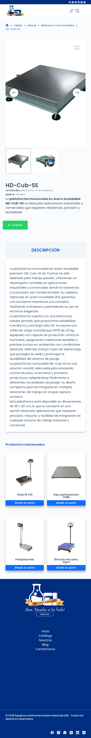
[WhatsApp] (76, 2)
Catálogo (45, 636)
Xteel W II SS (25, 494)
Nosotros (45, 640)
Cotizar (17, 225)
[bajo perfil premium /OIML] (66, 472)
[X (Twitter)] (82, 2)
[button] (45, 225)
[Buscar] (77, 10)
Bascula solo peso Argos (66, 561)
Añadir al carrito (25, 503)
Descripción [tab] (45, 250)
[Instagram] (73, 2)
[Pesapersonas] (25, 537)
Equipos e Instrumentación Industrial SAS (42, 715)
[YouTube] (84, 2)
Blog (45, 644)
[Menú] (71, 11)
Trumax (20, 194)
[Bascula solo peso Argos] (66, 537)
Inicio (45, 631)
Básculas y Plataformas (37, 190)
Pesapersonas (24, 559)
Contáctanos (45, 649)
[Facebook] (70, 2)
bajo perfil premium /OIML (66, 496)
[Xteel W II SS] (25, 472)
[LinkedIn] (79, 2)
